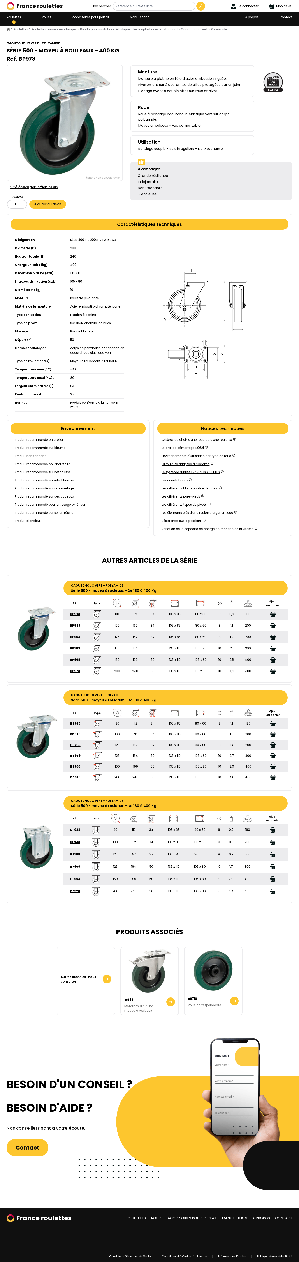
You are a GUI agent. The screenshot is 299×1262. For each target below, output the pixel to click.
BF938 (75, 830)
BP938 (75, 614)
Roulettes (14, 17)
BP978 (75, 671)
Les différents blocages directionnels (190, 488)
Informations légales (232, 1256)
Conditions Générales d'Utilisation (184, 1256)
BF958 (75, 854)
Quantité (17, 197)
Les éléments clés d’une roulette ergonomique (197, 512)
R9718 (192, 999)
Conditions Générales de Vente (130, 1256)
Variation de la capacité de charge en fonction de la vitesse (207, 529)
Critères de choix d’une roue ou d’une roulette (197, 439)
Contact (286, 17)
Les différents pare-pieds (181, 496)
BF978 (75, 891)
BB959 (75, 756)
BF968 (75, 879)
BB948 (75, 734)
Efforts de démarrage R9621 (183, 448)
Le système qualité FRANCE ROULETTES (191, 472)
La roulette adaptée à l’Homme (185, 464)
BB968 (75, 766)
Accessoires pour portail (90, 17)
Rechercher (102, 6)
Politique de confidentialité (274, 1256)
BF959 (75, 866)
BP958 (75, 637)
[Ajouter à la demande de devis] (273, 614)
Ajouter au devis (47, 204)
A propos (252, 17)
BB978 (75, 777)
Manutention (140, 17)
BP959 (75, 648)
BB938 (75, 723)
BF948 (75, 842)
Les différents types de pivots (184, 504)
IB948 (128, 999)
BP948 (75, 625)
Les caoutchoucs (175, 480)
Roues (46, 17)
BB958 (75, 745)
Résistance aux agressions (182, 521)
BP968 (75, 660)
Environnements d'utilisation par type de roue (196, 456)
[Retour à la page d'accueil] (8, 29)
